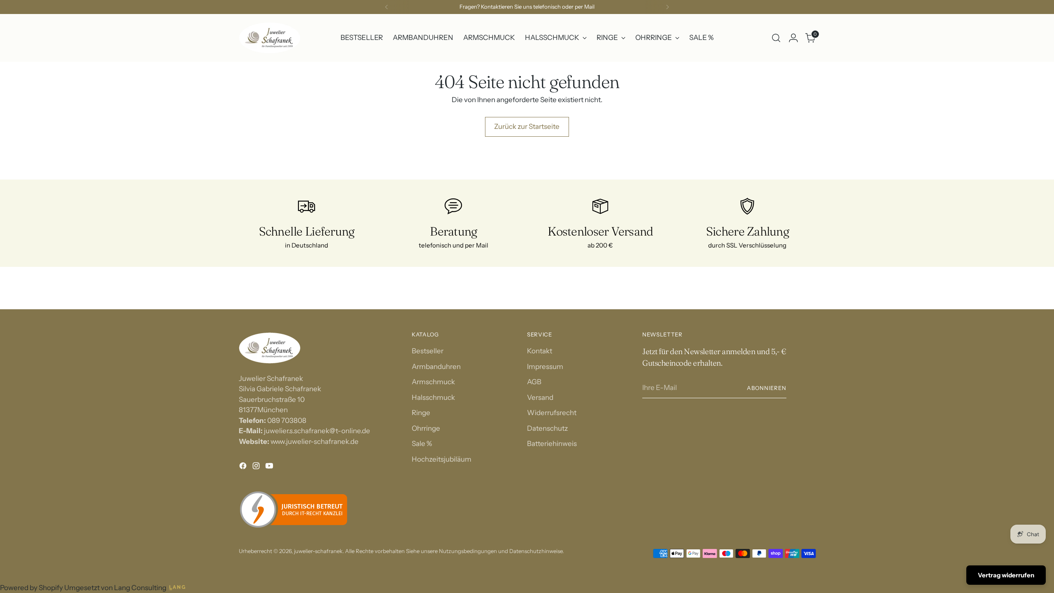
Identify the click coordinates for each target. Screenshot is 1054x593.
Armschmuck (433, 382)
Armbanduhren (436, 366)
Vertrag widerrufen (1006, 575)
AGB (534, 382)
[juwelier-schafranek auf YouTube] (270, 467)
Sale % (422, 443)
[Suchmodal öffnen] (776, 38)
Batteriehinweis (552, 443)
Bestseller (427, 351)
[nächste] (667, 7)
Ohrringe (426, 428)
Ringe (421, 413)
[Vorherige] (387, 7)
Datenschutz (547, 428)
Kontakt (539, 351)
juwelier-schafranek (318, 551)
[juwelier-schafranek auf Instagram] (257, 467)
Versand (540, 397)
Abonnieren (766, 388)
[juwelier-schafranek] (270, 38)
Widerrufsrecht (551, 413)
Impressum (545, 366)
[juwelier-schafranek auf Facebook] (244, 467)
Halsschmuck (433, 397)
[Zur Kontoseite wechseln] (793, 38)
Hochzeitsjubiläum (441, 459)
